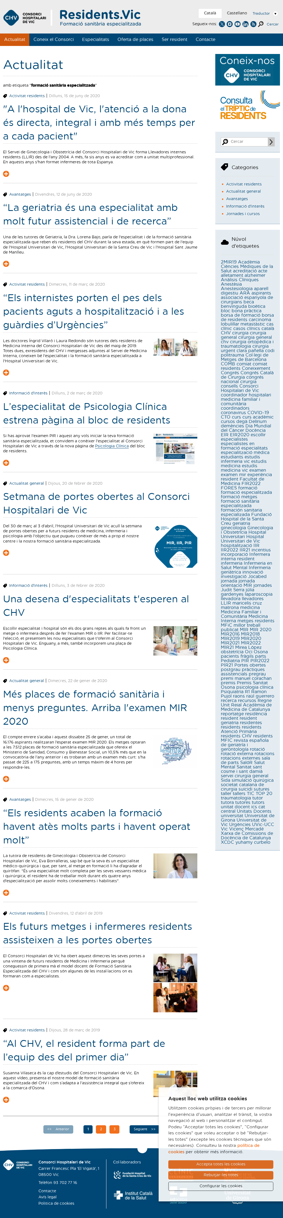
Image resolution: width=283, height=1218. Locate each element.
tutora (227, 802)
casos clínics (246, 328)
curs (236, 417)
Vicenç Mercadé (246, 829)
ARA (245, 293)
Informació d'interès (28, 393)
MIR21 (227, 647)
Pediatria (230, 661)
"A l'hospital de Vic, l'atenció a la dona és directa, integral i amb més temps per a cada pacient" (99, 123)
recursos (247, 700)
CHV (226, 333)
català (267, 328)
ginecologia (233, 528)
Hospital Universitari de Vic (242, 539)
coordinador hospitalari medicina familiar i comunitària (246, 399)
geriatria (241, 523)
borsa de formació (240, 315)
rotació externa (237, 754)
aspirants (261, 293)
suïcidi (245, 789)
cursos (228, 421)
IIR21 (245, 550)
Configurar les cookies (221, 1186)
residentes (251, 723)
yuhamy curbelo (252, 842)
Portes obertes (250, 665)
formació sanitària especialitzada (240, 503)
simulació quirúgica (253, 780)
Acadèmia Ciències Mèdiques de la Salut (247, 266)
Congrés (230, 373)
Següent (141, 1129)
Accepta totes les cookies (220, 1164)
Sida (225, 780)
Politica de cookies (56, 1204)
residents (230, 727)
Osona (261, 652)
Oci (248, 652)
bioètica (256, 306)
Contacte (205, 39)
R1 (247, 692)
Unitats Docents (254, 811)
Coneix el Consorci (53, 39)
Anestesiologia (237, 289)
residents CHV (236, 736)
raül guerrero (260, 696)
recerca (229, 700)
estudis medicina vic (239, 468)
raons (239, 696)
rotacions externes (240, 758)
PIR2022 (259, 661)
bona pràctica (246, 311)
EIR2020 (239, 435)
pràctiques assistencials (243, 671)
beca (248, 302)
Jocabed (257, 576)
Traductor (261, 14)
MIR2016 (230, 634)
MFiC (226, 625)
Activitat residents (27, 96)
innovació (252, 572)
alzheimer (255, 275)
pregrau (257, 674)
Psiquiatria (232, 692)
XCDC (227, 842)
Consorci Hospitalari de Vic (240, 388)
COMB (228, 364)
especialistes (234, 439)
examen (257, 470)
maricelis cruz (247, 603)
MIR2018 (250, 634)
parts (260, 656)
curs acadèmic (258, 417)
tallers (239, 793)
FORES (229, 488)
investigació (234, 576)
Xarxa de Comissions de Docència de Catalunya (247, 835)
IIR (256, 545)
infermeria (231, 563)
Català (210, 13)
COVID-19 (258, 413)
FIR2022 (251, 483)
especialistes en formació (238, 446)
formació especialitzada (246, 492)
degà (241, 421)
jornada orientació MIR (238, 583)
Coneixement (256, 368)
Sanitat (244, 767)
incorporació (234, 554)
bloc (225, 311)
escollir (258, 435)
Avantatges (20, 195)
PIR (245, 661)
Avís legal (47, 1197)
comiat (244, 364)
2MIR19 (229, 262)
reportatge (232, 714)
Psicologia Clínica (112, 446)
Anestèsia (231, 284)
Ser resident (174, 39)
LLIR (226, 603)
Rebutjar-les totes (221, 1175)
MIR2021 (230, 643)
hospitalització (236, 545)
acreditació (245, 271)
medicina (250, 607)
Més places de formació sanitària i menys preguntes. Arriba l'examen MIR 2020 (95, 708)
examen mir (233, 475)
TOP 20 (264, 793)
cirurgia (240, 333)
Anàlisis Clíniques (240, 280)
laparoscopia (258, 594)
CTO (225, 417)
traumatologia (236, 798)
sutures (261, 789)
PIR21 (227, 665)
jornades (262, 585)
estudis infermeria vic (240, 459)
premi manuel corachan (246, 678)
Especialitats (95, 39)
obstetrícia (232, 652)
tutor (257, 798)
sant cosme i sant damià (242, 769)
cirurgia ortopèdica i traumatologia (247, 344)
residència (256, 714)
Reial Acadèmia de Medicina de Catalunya (246, 707)
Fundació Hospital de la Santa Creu (246, 519)
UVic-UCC (263, 824)
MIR (244, 630)
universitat (232, 816)
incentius (261, 550)
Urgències (240, 824)
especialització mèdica (245, 452)
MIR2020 (251, 638)
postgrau (230, 669)
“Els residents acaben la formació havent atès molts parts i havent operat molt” (96, 827)
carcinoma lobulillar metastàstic (246, 322)
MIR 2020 (260, 630)
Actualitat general (26, 484)
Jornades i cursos (243, 214)
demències (232, 426)
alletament (232, 275)
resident (229, 718)
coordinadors (235, 408)
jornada (229, 581)
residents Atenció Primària (241, 729)
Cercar (273, 24)
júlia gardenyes (237, 592)
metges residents (255, 621)
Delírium (258, 421)
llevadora (230, 599)
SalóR (246, 762)
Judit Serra (232, 590)
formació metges (239, 497)
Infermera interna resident (245, 556)
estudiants (232, 457)
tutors (258, 802)
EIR (225, 435)
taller (226, 793)
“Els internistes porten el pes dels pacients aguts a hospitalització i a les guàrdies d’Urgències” (93, 311)
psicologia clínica (254, 687)
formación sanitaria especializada (241, 512)
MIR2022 (251, 643)
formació (247, 488)
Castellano (237, 13)
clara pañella (250, 351)
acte (262, 271)
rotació (257, 749)
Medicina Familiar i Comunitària (241, 614)
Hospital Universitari (243, 534)
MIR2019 (230, 638)
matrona (230, 607)
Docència (255, 430)
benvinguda (234, 306)
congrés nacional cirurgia (242, 379)
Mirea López (248, 647)
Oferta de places (135, 39)
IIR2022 (229, 550)
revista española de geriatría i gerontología (245, 745)
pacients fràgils (237, 656)
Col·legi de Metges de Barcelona (244, 357)
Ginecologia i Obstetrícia (247, 530)
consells (229, 386)
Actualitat (14, 39)
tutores (242, 802)
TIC (250, 793)
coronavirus (233, 413)
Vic (224, 829)
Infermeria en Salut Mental (246, 565)
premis (228, 683)
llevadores (253, 599)
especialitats (254, 448)
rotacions (264, 754)
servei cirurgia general (244, 776)
